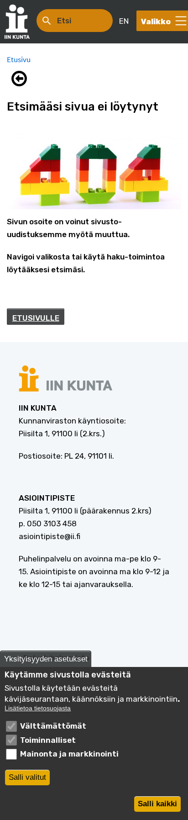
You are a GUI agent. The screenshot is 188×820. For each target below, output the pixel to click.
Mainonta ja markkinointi (69, 753)
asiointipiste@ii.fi (49, 536)
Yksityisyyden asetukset (46, 659)
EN (124, 21)
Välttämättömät (53, 725)
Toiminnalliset (48, 740)
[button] (21, 78)
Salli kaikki (157, 803)
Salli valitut (27, 777)
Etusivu (19, 59)
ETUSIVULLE (35, 318)
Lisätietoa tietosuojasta (38, 708)
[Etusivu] (22, 22)
